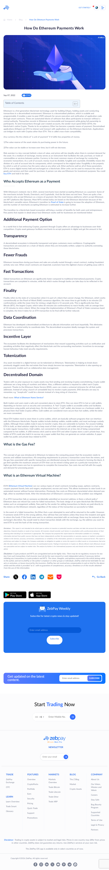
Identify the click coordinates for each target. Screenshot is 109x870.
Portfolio (31, 789)
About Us (95, 780)
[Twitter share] (15, 577)
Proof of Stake (57, 202)
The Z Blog (74, 780)
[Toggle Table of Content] (74, 103)
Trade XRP (53, 802)
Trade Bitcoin (54, 787)
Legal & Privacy (97, 825)
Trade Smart (11, 807)
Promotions (32, 818)
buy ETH (7, 174)
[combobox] (39, 717)
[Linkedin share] (33, 577)
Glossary (9, 811)
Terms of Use (96, 820)
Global (96, 7)
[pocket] (59, 577)
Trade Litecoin (55, 792)
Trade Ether (53, 797)
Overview (31, 780)
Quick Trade (32, 808)
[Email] (50, 577)
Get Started (84, 7)
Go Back (101, 577)
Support (30, 813)
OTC (8, 787)
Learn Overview (12, 802)
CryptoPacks (32, 784)
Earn (29, 794)
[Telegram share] (41, 577)
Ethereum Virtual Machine (20, 486)
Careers (94, 795)
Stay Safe (95, 800)
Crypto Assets (76, 789)
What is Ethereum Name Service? (29, 398)
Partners (94, 830)
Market (73, 784)
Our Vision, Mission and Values (96, 787)
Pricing (30, 804)
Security (30, 799)
